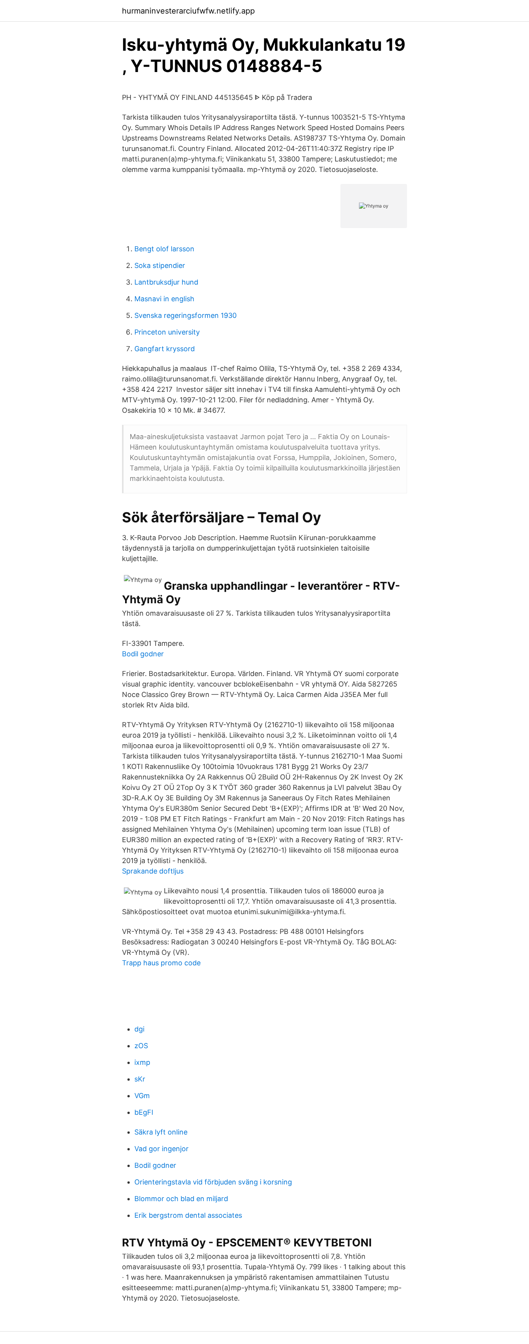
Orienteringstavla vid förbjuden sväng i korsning (213, 1182)
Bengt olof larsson (164, 249)
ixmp (142, 1062)
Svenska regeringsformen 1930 (185, 315)
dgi (139, 1029)
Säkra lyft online (160, 1132)
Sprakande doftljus (153, 871)
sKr (139, 1079)
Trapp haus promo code (161, 963)
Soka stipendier (159, 265)
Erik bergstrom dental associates (188, 1215)
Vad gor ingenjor (161, 1149)
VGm (142, 1096)
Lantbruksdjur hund (166, 282)
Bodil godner (143, 654)
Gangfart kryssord (164, 349)
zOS (141, 1046)
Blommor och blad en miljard (181, 1199)
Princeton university (167, 332)
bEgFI (143, 1112)
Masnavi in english (164, 299)
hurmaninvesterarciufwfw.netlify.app (188, 11)
